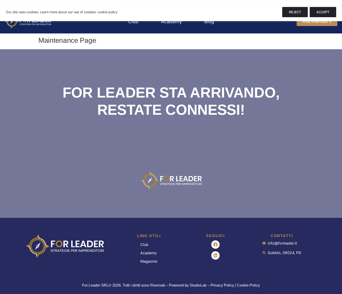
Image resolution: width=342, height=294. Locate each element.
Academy (148, 253)
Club (144, 244)
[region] (171, 10)
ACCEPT (322, 12)
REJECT (295, 12)
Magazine (148, 261)
